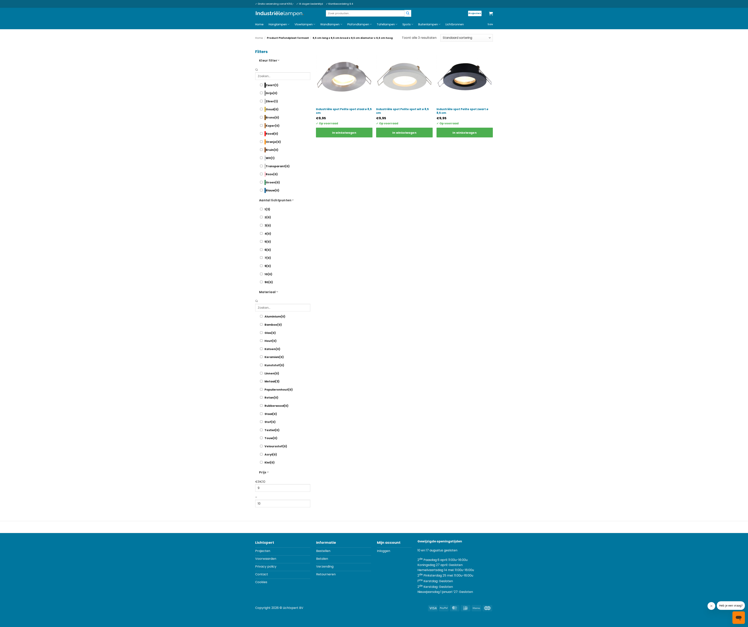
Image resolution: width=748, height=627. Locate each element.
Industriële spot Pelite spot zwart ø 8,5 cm (462, 110)
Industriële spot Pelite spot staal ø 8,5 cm (344, 110)
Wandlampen (330, 24)
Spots (406, 24)
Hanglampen (278, 24)
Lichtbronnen (454, 24)
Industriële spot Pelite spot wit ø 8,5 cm (402, 110)
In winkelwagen (344, 133)
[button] (491, 13)
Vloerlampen (304, 24)
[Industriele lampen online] (279, 14)
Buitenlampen (428, 24)
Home (259, 24)
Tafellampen (386, 24)
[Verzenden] (407, 13)
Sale (490, 24)
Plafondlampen (358, 24)
